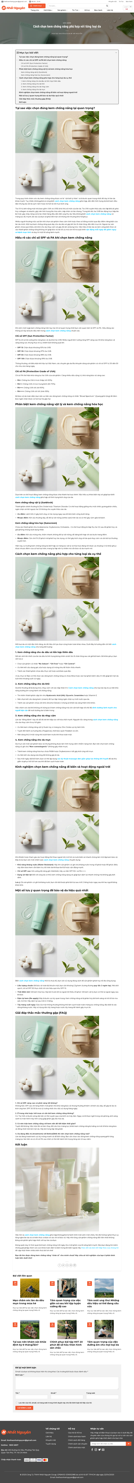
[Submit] (107, 6)
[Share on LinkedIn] (74, 1265)
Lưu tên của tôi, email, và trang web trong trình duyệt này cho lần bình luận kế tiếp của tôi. (55, 1403)
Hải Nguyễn (77, 33)
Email (53, 1393)
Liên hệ (110, 10)
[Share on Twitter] (63, 1265)
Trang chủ (35, 10)
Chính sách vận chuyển (77, 1444)
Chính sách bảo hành (77, 1437)
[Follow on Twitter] (99, 1450)
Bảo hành (129, 1)
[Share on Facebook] (59, 1265)
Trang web (90, 1393)
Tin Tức (121, 1)
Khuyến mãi (113, 1)
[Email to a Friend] (67, 1265)
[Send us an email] (103, 1450)
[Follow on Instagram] (96, 1450)
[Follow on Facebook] (92, 1450)
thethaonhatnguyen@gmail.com (21, 1440)
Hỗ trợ (87, 10)
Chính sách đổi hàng (76, 1440)
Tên (17, 1393)
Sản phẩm (61, 10)
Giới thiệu (48, 10)
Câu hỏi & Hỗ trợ (75, 1433)
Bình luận (19, 1375)
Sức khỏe (67, 23)
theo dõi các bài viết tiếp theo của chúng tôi (100, 1248)
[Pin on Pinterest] (71, 1265)
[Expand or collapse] (116, 52)
